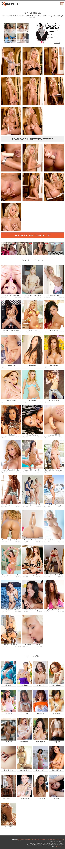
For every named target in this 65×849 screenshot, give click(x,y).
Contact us (58, 846)
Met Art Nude (43, 839)
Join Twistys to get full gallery (33, 235)
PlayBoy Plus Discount (23, 839)
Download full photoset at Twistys (32, 139)
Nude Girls (36, 839)
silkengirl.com (51, 839)
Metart (31, 839)
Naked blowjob (60, 839)
